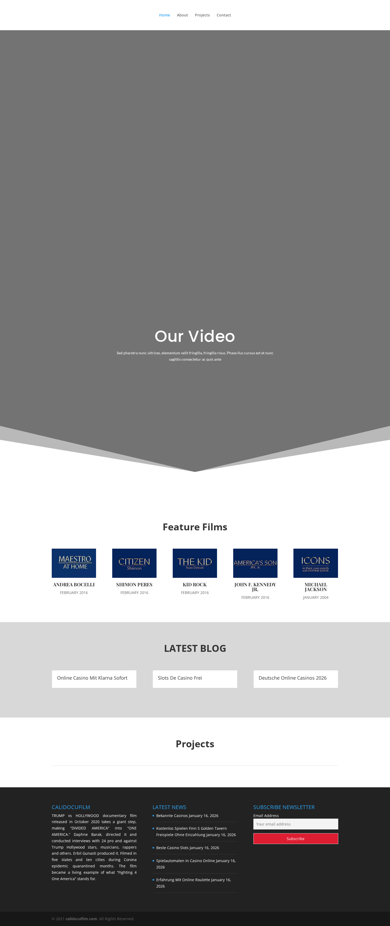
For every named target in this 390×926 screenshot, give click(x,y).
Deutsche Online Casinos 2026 (293, 678)
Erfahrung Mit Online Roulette (183, 879)
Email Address (266, 815)
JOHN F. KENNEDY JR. (255, 586)
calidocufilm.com (81, 918)
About (182, 15)
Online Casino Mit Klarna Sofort (92, 678)
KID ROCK (195, 584)
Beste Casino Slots (172, 847)
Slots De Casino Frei (180, 678)
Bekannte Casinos (172, 815)
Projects (202, 15)
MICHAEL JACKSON (316, 586)
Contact (224, 15)
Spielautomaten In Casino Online (185, 860)
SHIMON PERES (134, 584)
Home (164, 15)
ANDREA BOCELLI (74, 584)
